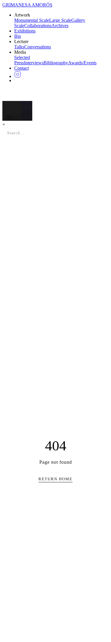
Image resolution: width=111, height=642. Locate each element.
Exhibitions (25, 30)
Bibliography (56, 62)
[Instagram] (61, 74)
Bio (17, 36)
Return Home (55, 479)
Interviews (34, 62)
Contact (21, 68)
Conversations (37, 46)
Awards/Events (82, 62)
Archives (60, 25)
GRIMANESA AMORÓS (27, 4)
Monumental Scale (31, 20)
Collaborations (38, 25)
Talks (19, 46)
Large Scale (60, 20)
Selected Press (22, 60)
